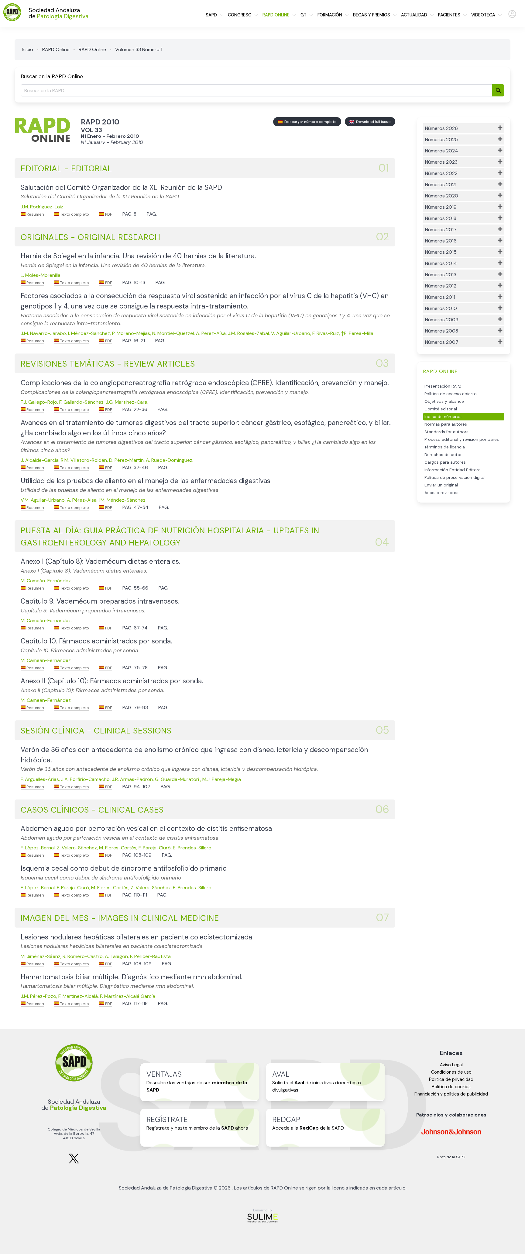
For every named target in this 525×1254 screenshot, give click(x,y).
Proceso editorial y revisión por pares (461, 439)
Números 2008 (441, 331)
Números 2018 (440, 218)
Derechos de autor (443, 454)
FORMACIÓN (329, 15)
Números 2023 (441, 162)
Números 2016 (441, 241)
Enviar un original (441, 485)
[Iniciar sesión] (512, 16)
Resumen (35, 214)
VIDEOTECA (483, 15)
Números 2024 (441, 151)
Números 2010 (441, 308)
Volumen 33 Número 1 (138, 49)
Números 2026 (441, 128)
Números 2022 (441, 173)
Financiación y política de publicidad (451, 1094)
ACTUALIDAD (414, 15)
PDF (108, 214)
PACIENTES (449, 15)
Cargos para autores (445, 462)
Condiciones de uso (451, 1072)
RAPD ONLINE (276, 15)
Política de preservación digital (455, 477)
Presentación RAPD (443, 386)
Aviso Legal (451, 1065)
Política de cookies (451, 1086)
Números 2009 (441, 319)
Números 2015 (441, 252)
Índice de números (443, 416)
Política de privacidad (451, 1079)
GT (303, 15)
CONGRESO (240, 15)
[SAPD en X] (73, 1162)
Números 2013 (440, 274)
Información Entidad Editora (452, 469)
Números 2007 (441, 342)
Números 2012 (440, 286)
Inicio (27, 49)
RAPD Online (56, 49)
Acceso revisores (441, 492)
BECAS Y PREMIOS (371, 15)
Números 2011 (440, 297)
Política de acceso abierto (450, 393)
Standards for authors (446, 431)
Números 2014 (441, 263)
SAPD (211, 15)
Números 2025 (441, 139)
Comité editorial (440, 409)
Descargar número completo (310, 121)
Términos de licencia (444, 447)
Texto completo (74, 214)
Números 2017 (441, 229)
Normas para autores (445, 424)
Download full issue (372, 121)
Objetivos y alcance (444, 401)
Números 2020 (441, 196)
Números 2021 (440, 184)
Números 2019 (441, 207)
